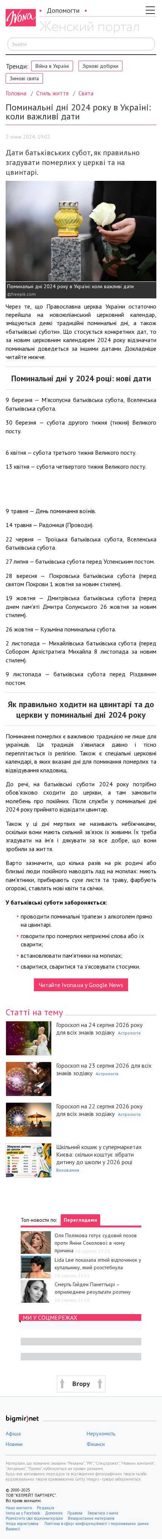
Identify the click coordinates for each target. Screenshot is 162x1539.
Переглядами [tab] (80, 1220)
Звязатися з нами (102, 1513)
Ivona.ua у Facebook (23, 1513)
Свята (85, 93)
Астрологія (129, 1033)
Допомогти (63, 10)
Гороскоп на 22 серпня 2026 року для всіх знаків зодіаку (99, 1109)
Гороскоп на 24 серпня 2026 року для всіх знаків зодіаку (99, 1028)
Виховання (67, 1170)
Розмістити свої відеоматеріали (34, 1518)
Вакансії (13, 1528)
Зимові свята (24, 78)
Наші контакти (19, 1507)
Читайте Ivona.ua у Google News (81, 985)
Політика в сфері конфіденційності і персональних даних (96, 1523)
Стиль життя (52, 93)
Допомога (54, 1513)
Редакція (45, 1507)
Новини (14, 1444)
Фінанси (96, 1444)
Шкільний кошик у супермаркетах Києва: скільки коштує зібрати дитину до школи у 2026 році (99, 1154)
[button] (81, 1383)
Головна (16, 93)
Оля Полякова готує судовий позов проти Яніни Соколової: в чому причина (96, 1243)
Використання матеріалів (91, 1518)
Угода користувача (23, 1523)
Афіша (13, 1433)
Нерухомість (101, 1433)
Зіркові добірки (100, 66)
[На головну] (89, 27)
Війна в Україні (52, 66)
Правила (75, 1513)
